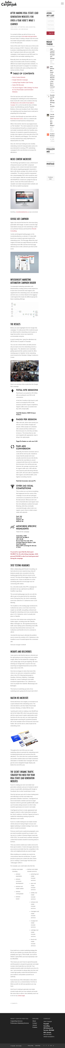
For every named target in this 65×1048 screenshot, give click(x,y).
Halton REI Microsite (18, 85)
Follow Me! (50, 178)
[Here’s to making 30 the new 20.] (53, 168)
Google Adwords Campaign (20, 80)
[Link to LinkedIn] (53, 1045)
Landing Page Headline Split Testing (22, 82)
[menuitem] (61, 3)
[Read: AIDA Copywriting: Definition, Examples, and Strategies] (48, 49)
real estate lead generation (29, 36)
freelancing (14, 29)
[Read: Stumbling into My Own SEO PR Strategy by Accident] (48, 95)
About (34, 1021)
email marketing (30, 27)
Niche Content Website (18, 77)
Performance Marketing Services (19, 1023)
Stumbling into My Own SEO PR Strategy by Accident (53, 101)
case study (13, 27)
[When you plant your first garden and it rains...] (48, 168)
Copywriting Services (16, 1021)
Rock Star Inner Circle (16, 118)
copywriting (21, 27)
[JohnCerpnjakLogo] (9, 3)
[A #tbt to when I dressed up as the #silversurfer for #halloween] (50, 168)
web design (24, 29)
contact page (21, 995)
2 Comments (13, 1003)
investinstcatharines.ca (22, 212)
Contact (34, 1023)
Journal (34, 1025)
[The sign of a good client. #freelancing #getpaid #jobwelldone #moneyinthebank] (50, 174)
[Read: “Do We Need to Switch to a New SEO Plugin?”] (48, 115)
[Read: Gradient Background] (48, 134)
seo (19, 29)
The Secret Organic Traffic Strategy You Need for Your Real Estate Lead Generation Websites (25, 90)
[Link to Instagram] (48, 1045)
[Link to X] (44, 1045)
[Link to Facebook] (46, 1045)
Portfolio (34, 1027)
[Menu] (61, 3)
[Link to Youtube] (51, 1045)
